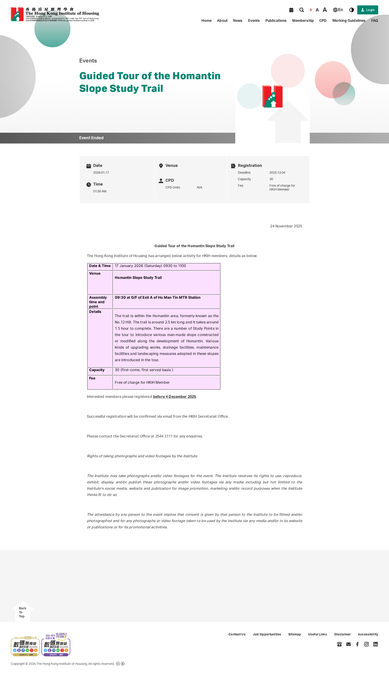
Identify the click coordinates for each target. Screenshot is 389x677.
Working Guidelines (349, 20)
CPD (323, 20)
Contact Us (236, 634)
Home (206, 20)
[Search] (301, 10)
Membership (303, 20)
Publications (276, 20)
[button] (291, 10)
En (340, 10)
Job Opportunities (267, 634)
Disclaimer (342, 634)
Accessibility (368, 634)
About (222, 20)
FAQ (374, 20)
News (238, 20)
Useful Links (317, 634)
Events (254, 20)
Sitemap (294, 634)
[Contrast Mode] (351, 10)
